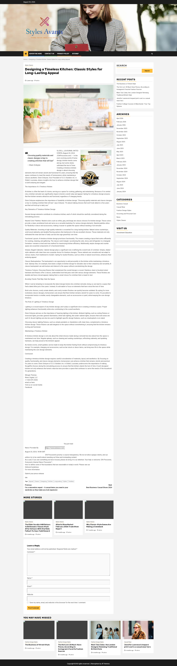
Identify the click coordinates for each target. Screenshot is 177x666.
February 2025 (121, 162)
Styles (65, 481)
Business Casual (122, 204)
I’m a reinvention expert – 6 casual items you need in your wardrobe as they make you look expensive (46, 487)
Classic (37, 481)
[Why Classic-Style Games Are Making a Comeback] (99, 510)
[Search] (152, 54)
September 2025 (122, 138)
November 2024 (122, 172)
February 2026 (121, 122)
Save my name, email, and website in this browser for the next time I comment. (58, 603)
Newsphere (95, 664)
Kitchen (50, 481)
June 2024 (120, 188)
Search (122, 65)
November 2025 (122, 132)
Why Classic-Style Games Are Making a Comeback (98, 526)
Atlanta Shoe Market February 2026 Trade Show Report (67, 527)
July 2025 (120, 145)
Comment (31, 552)
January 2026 (121, 125)
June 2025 (120, 148)
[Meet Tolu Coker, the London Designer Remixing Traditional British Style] (105, 630)
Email (29, 586)
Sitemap (75, 54)
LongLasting (58, 481)
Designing (44, 481)
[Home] (26, 53)
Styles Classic (29, 65)
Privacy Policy (63, 54)
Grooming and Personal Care (126, 214)
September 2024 (122, 178)
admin (37, 80)
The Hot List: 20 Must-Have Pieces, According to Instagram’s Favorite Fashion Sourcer (70, 648)
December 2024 (122, 168)
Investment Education (124, 233)
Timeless (71, 481)
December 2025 (122, 128)
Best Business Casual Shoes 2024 (99, 486)
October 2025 (121, 135)
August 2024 (121, 182)
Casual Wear (121, 207)
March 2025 (120, 158)
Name (29, 578)
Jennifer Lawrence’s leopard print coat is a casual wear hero (137, 646)
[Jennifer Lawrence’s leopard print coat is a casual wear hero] (138, 630)
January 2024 (121, 192)
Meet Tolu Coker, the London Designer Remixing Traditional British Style (104, 647)
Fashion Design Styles (124, 210)
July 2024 (120, 185)
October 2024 (121, 175)
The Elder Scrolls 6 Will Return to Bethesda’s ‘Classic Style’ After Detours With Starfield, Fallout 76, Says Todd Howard (37, 528)
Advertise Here (35, 54)
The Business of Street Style (126, 84)
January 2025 (121, 165)
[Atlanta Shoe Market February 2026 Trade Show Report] (68, 510)
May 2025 (120, 152)
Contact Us (49, 54)
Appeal (31, 481)
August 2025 (121, 142)
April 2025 (120, 155)
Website (30, 594)
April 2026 (120, 118)
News (118, 217)
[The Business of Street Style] (38, 630)
